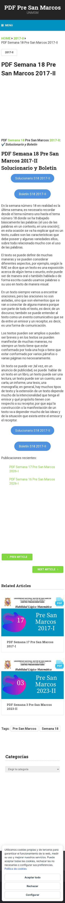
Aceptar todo (33, 877)
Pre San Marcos (24, 728)
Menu (9, 25)
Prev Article (18, 556)
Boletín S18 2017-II (32, 194)
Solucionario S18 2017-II (32, 178)
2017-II (9, 52)
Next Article (47, 569)
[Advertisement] (32, 110)
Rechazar (32, 886)
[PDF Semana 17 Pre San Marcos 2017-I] (32, 615)
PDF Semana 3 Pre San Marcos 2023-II (29, 707)
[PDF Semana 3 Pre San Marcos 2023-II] (32, 678)
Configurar (32, 894)
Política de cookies (16, 868)
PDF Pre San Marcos (32, 7)
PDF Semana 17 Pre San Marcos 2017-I (30, 644)
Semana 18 (16, 140)
